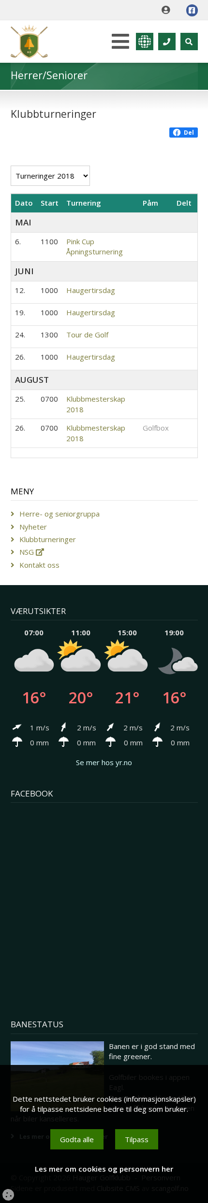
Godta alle (77, 1139)
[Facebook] (192, 10)
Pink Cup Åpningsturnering (94, 246)
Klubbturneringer (47, 539)
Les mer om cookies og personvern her (104, 1169)
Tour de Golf (87, 334)
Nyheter (33, 527)
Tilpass (137, 1139)
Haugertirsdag (90, 290)
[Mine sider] (168, 10)
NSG (27, 552)
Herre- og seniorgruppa (59, 513)
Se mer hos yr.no (104, 762)
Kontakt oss (39, 565)
